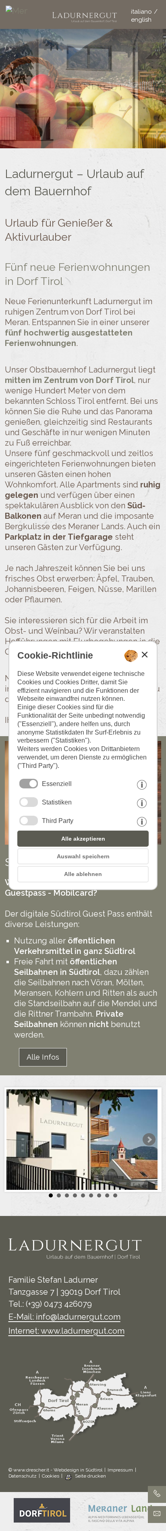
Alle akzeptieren (83, 838)
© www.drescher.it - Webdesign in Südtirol (55, 1470)
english (141, 19)
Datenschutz (22, 1476)
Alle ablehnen (83, 874)
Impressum (120, 1470)
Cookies (50, 1476)
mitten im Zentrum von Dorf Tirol (69, 380)
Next (149, 1139)
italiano (141, 11)
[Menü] (14, 14)
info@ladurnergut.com (78, 1317)
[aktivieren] (28, 802)
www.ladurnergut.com (82, 1331)
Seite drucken (90, 1476)
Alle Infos (43, 1057)
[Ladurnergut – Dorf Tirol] (82, 1139)
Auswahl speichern (83, 856)
